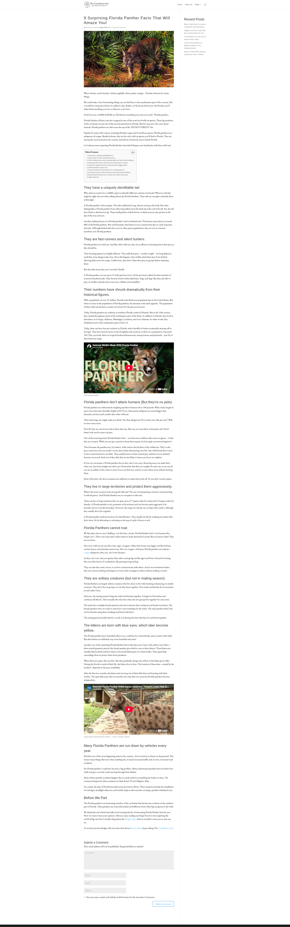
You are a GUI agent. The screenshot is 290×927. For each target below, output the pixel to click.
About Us (188, 5)
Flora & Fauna (112, 27)
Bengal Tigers (131, 819)
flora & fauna (136, 828)
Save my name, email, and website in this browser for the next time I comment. (121, 897)
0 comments (122, 27)
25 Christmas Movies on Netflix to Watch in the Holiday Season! (193, 45)
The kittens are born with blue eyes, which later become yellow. (109, 172)
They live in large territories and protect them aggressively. (107, 165)
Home (180, 5)
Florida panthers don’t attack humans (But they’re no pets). (108, 163)
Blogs (197, 5)
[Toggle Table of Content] (131, 152)
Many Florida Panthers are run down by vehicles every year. (108, 175)
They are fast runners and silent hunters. (101, 158)
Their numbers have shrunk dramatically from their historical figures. (111, 160)
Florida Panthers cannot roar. (98, 168)
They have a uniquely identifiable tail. (100, 156)
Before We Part (94, 177)
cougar (87, 552)
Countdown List (165, 828)
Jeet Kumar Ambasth (92, 27)
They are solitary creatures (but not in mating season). (106, 170)
